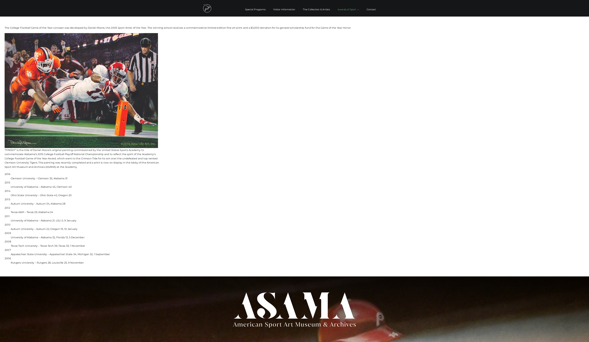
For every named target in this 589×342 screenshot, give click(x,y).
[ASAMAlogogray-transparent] (207, 4)
